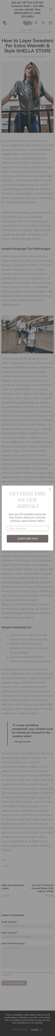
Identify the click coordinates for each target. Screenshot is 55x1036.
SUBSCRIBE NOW (27, 538)
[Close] (49, 489)
